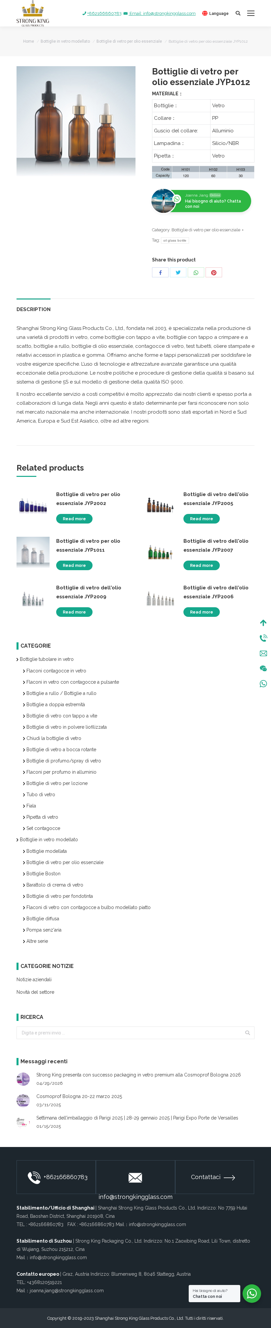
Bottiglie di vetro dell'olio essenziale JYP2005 (216, 498)
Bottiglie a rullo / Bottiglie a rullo (61, 693)
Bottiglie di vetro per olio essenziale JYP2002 (88, 498)
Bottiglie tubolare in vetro (47, 659)
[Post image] (23, 1079)
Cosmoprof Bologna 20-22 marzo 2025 (79, 1096)
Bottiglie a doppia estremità (55, 704)
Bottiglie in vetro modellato (65, 41)
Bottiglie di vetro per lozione (57, 783)
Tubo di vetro (40, 794)
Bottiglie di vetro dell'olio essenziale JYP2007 (216, 545)
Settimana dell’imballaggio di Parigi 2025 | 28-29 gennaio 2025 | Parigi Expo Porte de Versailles (137, 1118)
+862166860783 (104, 13)
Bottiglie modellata (46, 851)
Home (28, 41)
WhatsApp (263, 683)
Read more (74, 519)
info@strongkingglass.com (135, 1193)
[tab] (34, 306)
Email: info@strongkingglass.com (162, 13)
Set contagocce (43, 828)
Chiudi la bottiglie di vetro (53, 738)
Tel (263, 638)
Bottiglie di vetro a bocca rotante (61, 749)
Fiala (31, 805)
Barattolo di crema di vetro (54, 885)
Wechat (263, 668)
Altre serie (37, 941)
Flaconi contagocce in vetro (56, 670)
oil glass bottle (175, 240)
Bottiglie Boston (43, 873)
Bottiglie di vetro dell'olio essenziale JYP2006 (216, 592)
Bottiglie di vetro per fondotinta (59, 896)
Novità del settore (35, 992)
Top (263, 622)
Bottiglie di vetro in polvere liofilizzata (66, 727)
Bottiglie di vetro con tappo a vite (61, 715)
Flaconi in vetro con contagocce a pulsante (72, 682)
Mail (263, 653)
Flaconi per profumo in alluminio (61, 772)
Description (34, 309)
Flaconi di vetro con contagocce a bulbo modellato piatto (88, 907)
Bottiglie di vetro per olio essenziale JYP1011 (88, 545)
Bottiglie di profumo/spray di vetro (63, 760)
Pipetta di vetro (42, 817)
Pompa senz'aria (43, 930)
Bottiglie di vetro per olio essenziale (129, 41)
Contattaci (205, 1176)
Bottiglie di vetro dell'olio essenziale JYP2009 (88, 592)
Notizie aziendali (34, 979)
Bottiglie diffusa (42, 918)
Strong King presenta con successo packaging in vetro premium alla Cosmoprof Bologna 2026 (138, 1074)
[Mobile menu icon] (250, 13)
